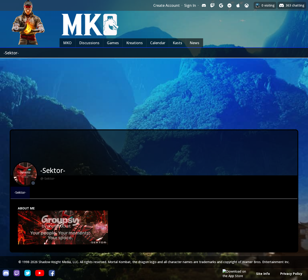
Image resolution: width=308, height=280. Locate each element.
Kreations (134, 42)
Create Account (166, 5)
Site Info (263, 273)
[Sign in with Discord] (203, 5)
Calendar (157, 42)
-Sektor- (20, 192)
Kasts (177, 42)
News (194, 42)
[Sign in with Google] (221, 5)
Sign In (190, 5)
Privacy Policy (291, 273)
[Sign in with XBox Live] (246, 5)
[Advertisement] (154, 92)
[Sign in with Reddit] (229, 5)
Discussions (89, 42)
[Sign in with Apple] (238, 5)
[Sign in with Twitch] (212, 5)
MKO (67, 42)
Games (113, 42)
